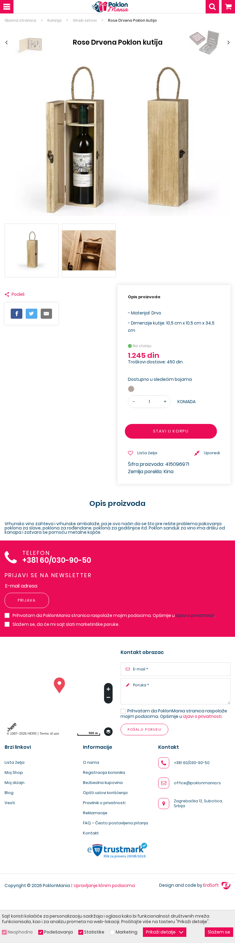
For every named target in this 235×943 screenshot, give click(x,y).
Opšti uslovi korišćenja (105, 793)
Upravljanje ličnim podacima (104, 885)
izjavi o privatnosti (195, 615)
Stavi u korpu (170, 431)
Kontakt (91, 833)
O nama (91, 762)
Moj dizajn (14, 782)
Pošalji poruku (144, 729)
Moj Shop (14, 772)
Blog (9, 793)
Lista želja (14, 762)
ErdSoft (211, 885)
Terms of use (49, 733)
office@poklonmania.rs (197, 782)
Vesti (10, 803)
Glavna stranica (20, 20)
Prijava (27, 600)
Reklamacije (95, 813)
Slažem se (219, 932)
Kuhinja (54, 20)
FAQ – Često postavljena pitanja (115, 823)
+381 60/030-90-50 (56, 560)
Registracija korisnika (104, 772)
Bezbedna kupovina (103, 782)
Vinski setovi (85, 20)
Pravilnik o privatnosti (104, 803)
